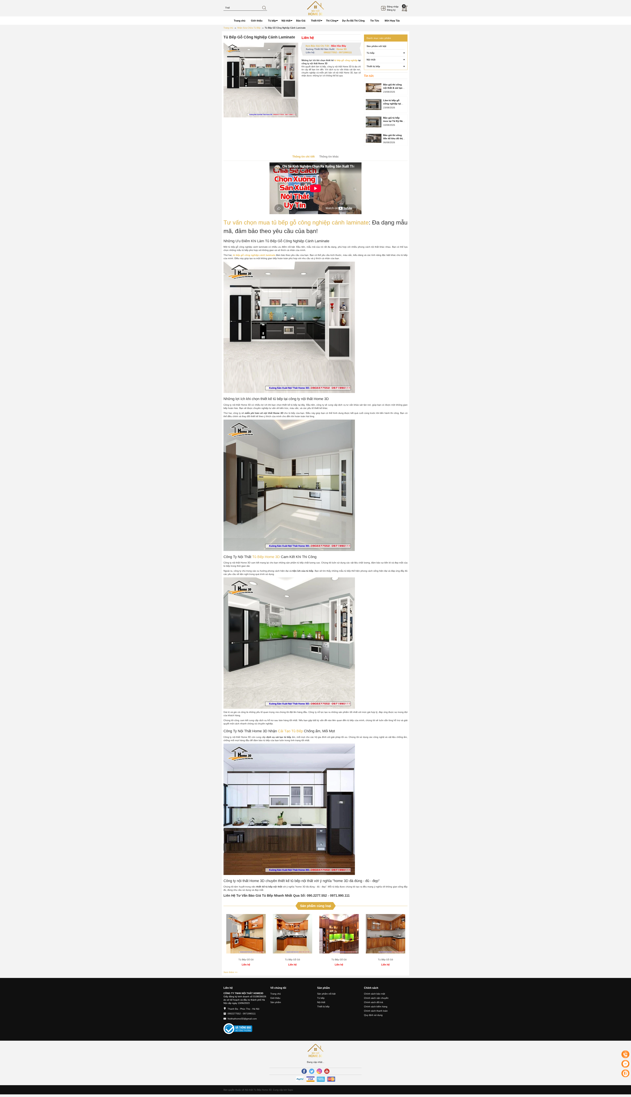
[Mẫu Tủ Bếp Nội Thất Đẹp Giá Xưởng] (315, 8)
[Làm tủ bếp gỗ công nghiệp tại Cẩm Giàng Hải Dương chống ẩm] (373, 104)
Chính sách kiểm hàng (375, 1006)
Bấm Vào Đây (338, 46)
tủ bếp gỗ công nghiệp (346, 60)
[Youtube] (326, 1071)
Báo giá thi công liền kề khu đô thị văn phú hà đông (393, 138)
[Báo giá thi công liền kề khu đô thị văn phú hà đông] (373, 138)
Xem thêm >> (230, 972)
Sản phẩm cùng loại (315, 906)
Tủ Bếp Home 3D (266, 557)
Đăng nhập (392, 6)
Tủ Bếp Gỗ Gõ (246, 959)
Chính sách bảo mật (374, 993)
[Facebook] (304, 1071)
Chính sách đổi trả (373, 1002)
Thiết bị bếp (323, 1006)
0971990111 (345, 52)
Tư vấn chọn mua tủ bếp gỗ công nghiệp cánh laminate (296, 222)
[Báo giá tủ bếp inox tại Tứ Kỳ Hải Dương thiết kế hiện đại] (373, 121)
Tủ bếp (321, 998)
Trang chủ (275, 993)
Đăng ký (391, 10)
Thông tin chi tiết (303, 156)
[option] (245, 941)
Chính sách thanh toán (376, 1010)
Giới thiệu (275, 998)
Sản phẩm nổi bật (326, 993)
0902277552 (330, 52)
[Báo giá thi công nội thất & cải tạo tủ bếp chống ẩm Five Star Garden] (373, 87)
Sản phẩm (275, 1002)
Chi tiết (292, 935)
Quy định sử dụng (373, 1015)
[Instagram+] (319, 1071)
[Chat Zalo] (625, 1073)
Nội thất (321, 1002)
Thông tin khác (329, 156)
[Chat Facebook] (625, 1064)
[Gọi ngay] (625, 1054)
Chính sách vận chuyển (376, 998)
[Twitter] (311, 1071)
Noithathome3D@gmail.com (242, 1018)
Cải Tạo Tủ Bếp (290, 731)
